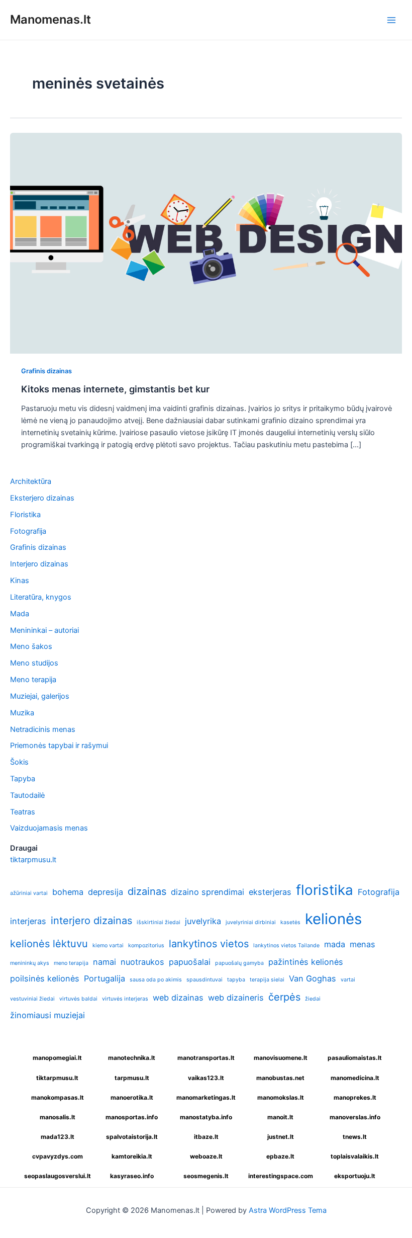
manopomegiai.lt (57, 1057)
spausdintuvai (204, 979)
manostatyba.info (206, 1117)
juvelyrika (203, 921)
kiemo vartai (108, 945)
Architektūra (30, 481)
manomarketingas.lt (206, 1097)
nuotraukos (142, 962)
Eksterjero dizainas (42, 498)
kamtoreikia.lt (132, 1156)
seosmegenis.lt (206, 1176)
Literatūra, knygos (40, 597)
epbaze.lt (280, 1156)
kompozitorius (146, 945)
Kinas (19, 580)
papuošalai (190, 962)
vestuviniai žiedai (32, 999)
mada (334, 944)
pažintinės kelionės (305, 962)
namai (104, 962)
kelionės (333, 919)
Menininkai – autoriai (44, 630)
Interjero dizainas (39, 563)
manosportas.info (132, 1117)
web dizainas (178, 998)
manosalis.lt (57, 1117)
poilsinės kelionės (44, 978)
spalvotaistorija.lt (132, 1136)
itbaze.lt (206, 1136)
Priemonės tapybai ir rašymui (59, 745)
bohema (67, 892)
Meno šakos (31, 646)
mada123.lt (57, 1136)
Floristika (25, 514)
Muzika (22, 712)
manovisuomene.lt (280, 1057)
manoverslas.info (355, 1117)
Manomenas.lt (50, 19)
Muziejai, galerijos (39, 696)
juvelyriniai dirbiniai (251, 922)
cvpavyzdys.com (57, 1156)
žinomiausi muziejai (47, 1015)
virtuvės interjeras (125, 999)
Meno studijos (34, 663)
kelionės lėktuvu (49, 944)
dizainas (147, 891)
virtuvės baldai (78, 999)
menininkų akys (29, 963)
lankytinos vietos (209, 944)
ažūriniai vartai (29, 893)
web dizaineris (236, 998)
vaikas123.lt (206, 1078)
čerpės (284, 997)
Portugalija (104, 978)
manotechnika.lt (131, 1057)
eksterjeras (270, 892)
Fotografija (28, 531)
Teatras (22, 811)
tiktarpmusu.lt (33, 859)
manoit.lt (280, 1117)
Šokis (19, 762)
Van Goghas (312, 978)
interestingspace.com (280, 1176)
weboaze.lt (206, 1156)
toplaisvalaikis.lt (355, 1156)
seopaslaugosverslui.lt (57, 1176)
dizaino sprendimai (207, 892)
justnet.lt (280, 1136)
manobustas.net (280, 1078)
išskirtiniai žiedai (158, 922)
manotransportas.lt (206, 1057)
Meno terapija (33, 679)
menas (362, 944)
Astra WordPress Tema (288, 1210)
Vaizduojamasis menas (49, 828)
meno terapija (71, 963)
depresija (105, 892)
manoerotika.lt (132, 1097)
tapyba (236, 979)
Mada (19, 613)
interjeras (28, 921)
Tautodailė (27, 795)
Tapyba (22, 778)
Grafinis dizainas (46, 371)
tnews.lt (355, 1136)
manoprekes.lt (355, 1097)
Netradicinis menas (42, 729)
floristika (324, 889)
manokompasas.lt (57, 1097)
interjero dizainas (91, 921)
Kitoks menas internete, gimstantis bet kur (115, 388)
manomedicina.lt (355, 1078)
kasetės (290, 922)
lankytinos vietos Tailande (286, 945)
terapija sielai (267, 979)
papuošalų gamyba (239, 963)
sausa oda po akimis (156, 979)
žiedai (313, 999)
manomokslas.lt (280, 1097)
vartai (348, 979)
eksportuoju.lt (354, 1176)
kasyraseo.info (132, 1176)
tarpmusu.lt (132, 1078)
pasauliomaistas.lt (355, 1057)
